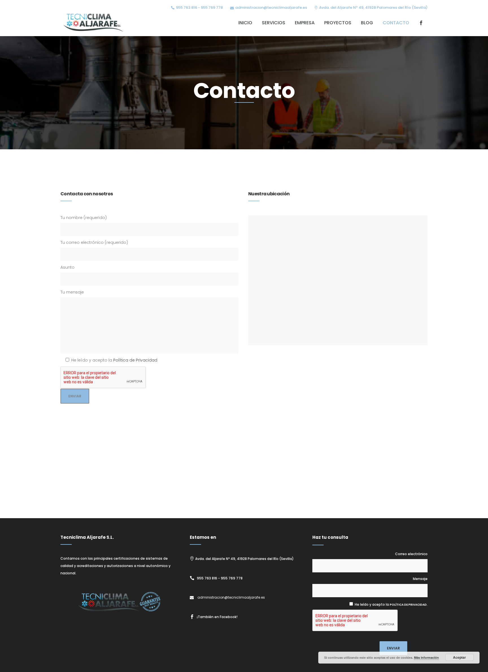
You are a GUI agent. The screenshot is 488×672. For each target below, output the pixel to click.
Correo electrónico (411, 553)
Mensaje (420, 578)
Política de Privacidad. (409, 605)
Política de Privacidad (135, 360)
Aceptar (459, 657)
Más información (426, 657)
